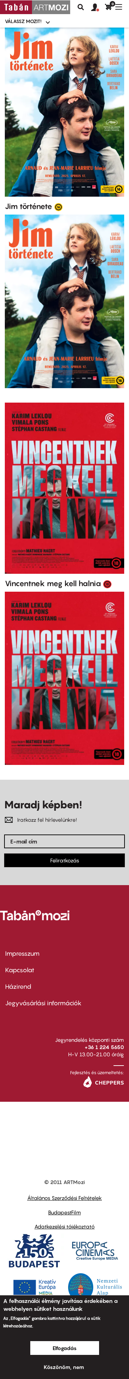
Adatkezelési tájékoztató (64, 1226)
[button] (98, 7)
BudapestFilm (64, 1212)
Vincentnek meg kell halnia (53, 583)
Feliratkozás (64, 860)
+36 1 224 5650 (104, 1047)
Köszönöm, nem (64, 1367)
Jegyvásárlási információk (43, 1003)
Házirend (18, 986)
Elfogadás (65, 1348)
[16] (58, 206)
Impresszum (22, 953)
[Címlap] (35, 7)
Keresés (80, 7)
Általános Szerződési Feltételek (64, 1198)
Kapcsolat (19, 970)
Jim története (28, 206)
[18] (107, 584)
